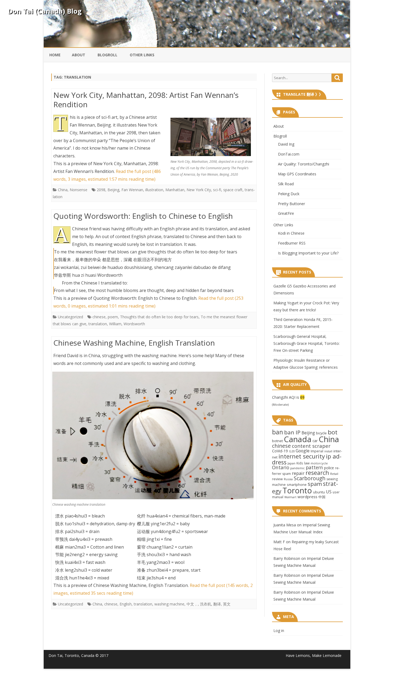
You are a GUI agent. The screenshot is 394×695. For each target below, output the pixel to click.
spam (315, 483)
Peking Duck (288, 193)
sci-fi (217, 189)
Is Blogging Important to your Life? (308, 253)
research (317, 472)
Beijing (113, 189)
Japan (291, 463)
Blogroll (107, 54)
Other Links (142, 54)
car (315, 440)
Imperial (317, 451)
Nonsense (78, 189)
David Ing (286, 144)
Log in (278, 630)
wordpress (307, 496)
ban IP (292, 432)
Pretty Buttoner (291, 203)
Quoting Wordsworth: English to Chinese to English (143, 216)
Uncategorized (70, 316)
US (329, 492)
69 (302, 397)
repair (298, 473)
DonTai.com (288, 154)
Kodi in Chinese (291, 233)
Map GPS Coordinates (297, 173)
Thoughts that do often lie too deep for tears (159, 316)
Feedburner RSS (292, 243)
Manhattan (174, 189)
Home (55, 54)
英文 (227, 604)
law (307, 463)
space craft (233, 189)
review (277, 478)
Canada (297, 439)
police (329, 467)
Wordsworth (134, 323)
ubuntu (319, 492)
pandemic (297, 468)
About (78, 54)
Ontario (280, 467)
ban (277, 432)
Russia (288, 479)
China (63, 189)
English (126, 604)
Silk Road (286, 183)
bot (332, 432)
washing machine (169, 604)
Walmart (290, 497)
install (328, 451)
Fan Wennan (132, 189)
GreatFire (286, 213)
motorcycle (319, 463)
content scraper (311, 445)
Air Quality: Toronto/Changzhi (303, 164)
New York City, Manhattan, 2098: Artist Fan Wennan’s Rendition (146, 100)
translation (97, 323)
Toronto (297, 490)
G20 (292, 451)
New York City (199, 189)
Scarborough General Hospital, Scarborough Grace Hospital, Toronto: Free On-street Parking (306, 343)
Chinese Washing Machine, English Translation (134, 343)
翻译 (217, 604)
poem (113, 316)
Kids (299, 463)
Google (303, 451)
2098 (101, 189)
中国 (321, 496)
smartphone (297, 484)
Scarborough (309, 478)
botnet (277, 440)
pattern (314, 467)
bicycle (321, 433)
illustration (154, 189)
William (115, 323)
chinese (99, 316)
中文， (192, 604)
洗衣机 (205, 604)
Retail (334, 474)
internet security (301, 456)
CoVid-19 (280, 450)
